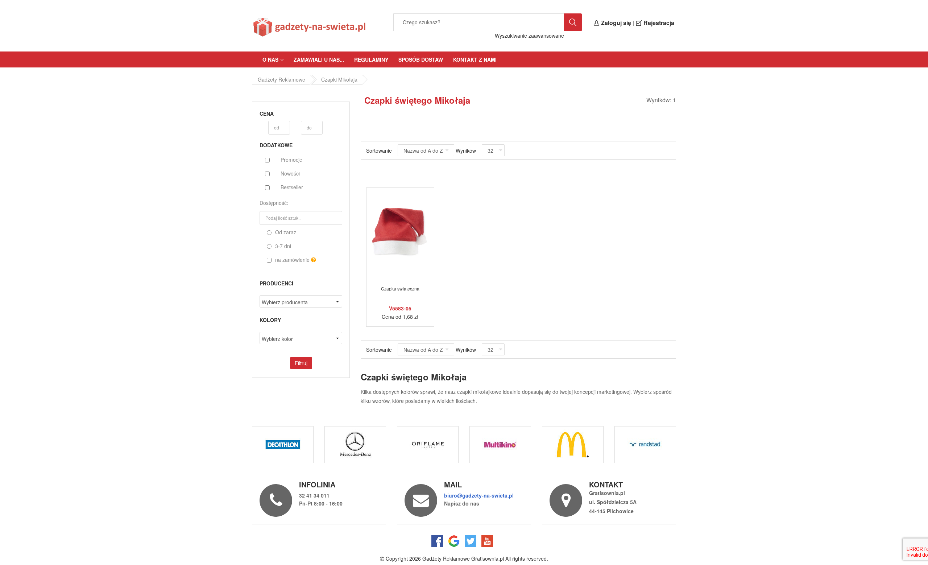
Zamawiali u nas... (319, 59)
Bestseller (292, 187)
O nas (270, 59)
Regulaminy (371, 59)
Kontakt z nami (475, 59)
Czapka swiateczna (400, 288)
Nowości (290, 173)
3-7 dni (282, 245)
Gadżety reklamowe (281, 79)
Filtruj (301, 363)
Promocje (291, 159)
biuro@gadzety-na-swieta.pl (479, 495)
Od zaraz (285, 232)
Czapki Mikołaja (339, 79)
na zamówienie (292, 259)
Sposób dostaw (420, 59)
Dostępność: (274, 202)
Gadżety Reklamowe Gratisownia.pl (463, 558)
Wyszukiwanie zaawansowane (529, 35)
